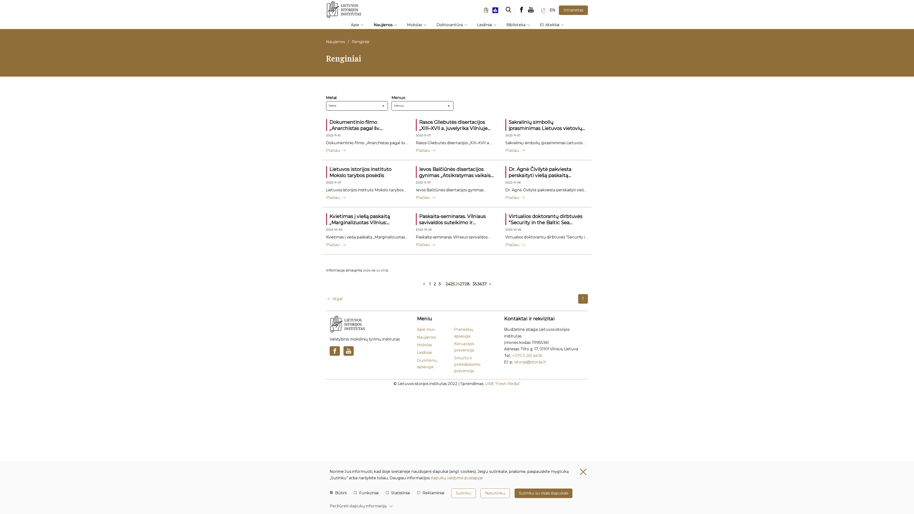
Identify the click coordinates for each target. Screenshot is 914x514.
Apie (355, 25)
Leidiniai (485, 25)
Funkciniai (368, 493)
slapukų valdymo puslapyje (457, 478)
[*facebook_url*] (521, 10)
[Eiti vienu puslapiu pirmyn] (490, 284)
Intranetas (573, 10)
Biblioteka (517, 25)
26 (457, 284)
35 (474, 284)
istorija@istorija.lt (530, 362)
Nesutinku (495, 493)
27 (462, 284)
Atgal (338, 299)
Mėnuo (398, 97)
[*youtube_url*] (532, 10)
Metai (331, 97)
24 (447, 284)
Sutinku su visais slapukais (543, 493)
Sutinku (463, 493)
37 (484, 284)
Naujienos (383, 25)
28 (466, 284)
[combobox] (357, 106)
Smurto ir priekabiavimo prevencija (467, 364)
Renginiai (360, 42)
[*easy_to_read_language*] (497, 10)
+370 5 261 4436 (527, 355)
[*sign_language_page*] (486, 10)
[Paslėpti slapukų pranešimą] (583, 471)
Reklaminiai (433, 493)
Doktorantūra (450, 25)
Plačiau (333, 150)
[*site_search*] (508, 10)
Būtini (341, 493)
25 (452, 284)
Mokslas (415, 25)
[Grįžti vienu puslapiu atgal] (424, 284)
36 (479, 284)
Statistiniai (400, 493)
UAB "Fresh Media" (502, 383)
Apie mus (426, 329)
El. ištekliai (550, 25)
